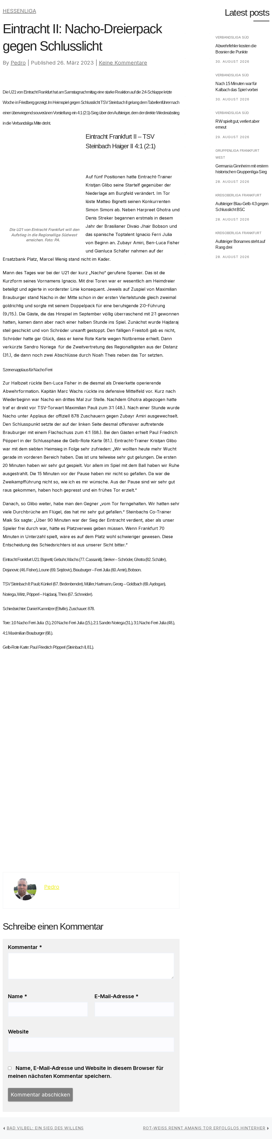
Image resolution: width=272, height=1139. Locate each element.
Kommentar (25, 947)
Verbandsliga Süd (232, 37)
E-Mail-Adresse (116, 996)
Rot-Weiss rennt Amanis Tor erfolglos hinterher (204, 1127)
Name (17, 996)
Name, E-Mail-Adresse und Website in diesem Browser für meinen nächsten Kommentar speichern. (86, 1072)
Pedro (18, 63)
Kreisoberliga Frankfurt (238, 195)
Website (18, 1031)
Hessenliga (19, 11)
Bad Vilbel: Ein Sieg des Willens (45, 1127)
